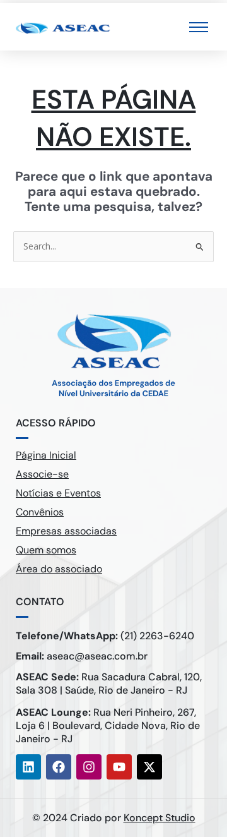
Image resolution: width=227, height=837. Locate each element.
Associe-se (42, 474)
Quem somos (46, 550)
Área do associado (59, 568)
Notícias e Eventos (58, 493)
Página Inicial (46, 455)
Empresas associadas (66, 531)
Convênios (40, 512)
